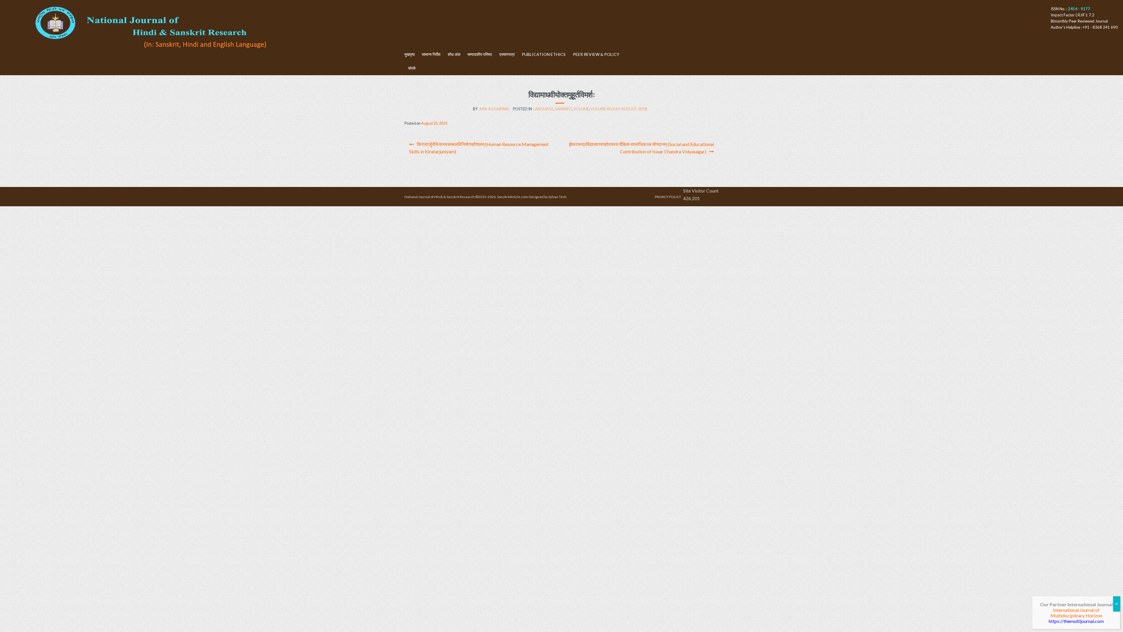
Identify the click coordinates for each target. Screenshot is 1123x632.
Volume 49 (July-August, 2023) (618, 109)
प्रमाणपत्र (507, 54)
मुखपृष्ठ (409, 54)
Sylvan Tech (557, 197)
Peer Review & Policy (596, 54)
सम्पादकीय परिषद (479, 54)
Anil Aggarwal (494, 109)
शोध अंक (454, 54)
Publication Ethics (544, 54)
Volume (581, 109)
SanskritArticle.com (512, 197)
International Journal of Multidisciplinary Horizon (1076, 612)
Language (543, 109)
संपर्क (412, 68)
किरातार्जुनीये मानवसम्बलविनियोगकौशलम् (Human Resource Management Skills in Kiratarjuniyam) (479, 147)
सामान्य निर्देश (431, 54)
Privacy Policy (668, 197)
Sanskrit (563, 109)
